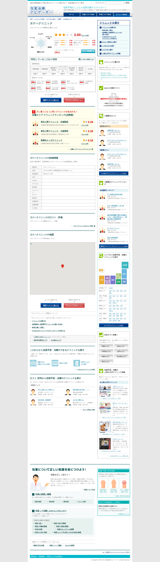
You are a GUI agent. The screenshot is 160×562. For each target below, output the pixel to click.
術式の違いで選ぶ (38, 327)
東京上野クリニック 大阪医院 (54, 131)
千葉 (125, 301)
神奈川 (115, 303)
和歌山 (111, 310)
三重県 (59, 19)
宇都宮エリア (106, 351)
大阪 (117, 308)
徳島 (110, 315)
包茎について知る (89, 489)
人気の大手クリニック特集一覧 (119, 456)
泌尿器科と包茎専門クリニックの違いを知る (47, 324)
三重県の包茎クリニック (42, 337)
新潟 (110, 296)
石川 (117, 296)
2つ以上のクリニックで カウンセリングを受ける (109, 37)
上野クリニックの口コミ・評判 (111, 398)
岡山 (117, 313)
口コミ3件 (85, 125)
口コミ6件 (85, 134)
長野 (110, 298)
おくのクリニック (113, 228)
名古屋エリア (121, 356)
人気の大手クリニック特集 (111, 53)
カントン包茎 (82, 501)
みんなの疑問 (69, 545)
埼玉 (121, 301)
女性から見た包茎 (41, 532)
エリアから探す (51, 19)
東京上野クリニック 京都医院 (54, 122)
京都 (114, 308)
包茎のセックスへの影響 (65, 529)
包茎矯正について (124, 514)
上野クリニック (118, 386)
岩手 (114, 291)
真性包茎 (66, 501)
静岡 (114, 305)
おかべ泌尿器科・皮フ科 (115, 206)
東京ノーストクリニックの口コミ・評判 (114, 417)
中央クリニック (118, 439)
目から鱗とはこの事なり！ (46, 389)
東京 (110, 303)
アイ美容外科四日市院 (114, 194)
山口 (125, 313)
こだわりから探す (108, 46)
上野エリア (121, 351)
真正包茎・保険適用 (44, 400)
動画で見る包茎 (39, 545)
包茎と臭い (38, 523)
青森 (110, 291)
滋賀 (110, 308)
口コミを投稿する (88, 51)
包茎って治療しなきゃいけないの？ (51, 511)
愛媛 (117, 315)
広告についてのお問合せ (54, 556)
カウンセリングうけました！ (117, 140)
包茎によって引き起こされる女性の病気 (67, 532)
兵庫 (121, 308)
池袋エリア (105, 356)
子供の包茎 (38, 529)
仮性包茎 (51, 501)
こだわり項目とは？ (88, 59)
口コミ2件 (85, 144)
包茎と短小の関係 (60, 523)
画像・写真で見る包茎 (122, 496)
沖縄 (119, 320)
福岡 (110, 318)
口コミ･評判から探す (89, 409)
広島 (121, 313)
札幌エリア (105, 346)
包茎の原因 (38, 501)
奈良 (125, 308)
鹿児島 (115, 320)
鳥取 (110, 313)
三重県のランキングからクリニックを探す (113, 246)
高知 (121, 315)
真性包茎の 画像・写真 (113, 491)
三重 (121, 305)
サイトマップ (100, 2)
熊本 (121, 318)
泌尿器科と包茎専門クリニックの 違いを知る (112, 33)
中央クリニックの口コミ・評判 (111, 451)
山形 (125, 291)
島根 (114, 313)
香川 (114, 315)
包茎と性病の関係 (62, 526)
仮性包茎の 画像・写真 (103, 491)
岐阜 (110, 305)
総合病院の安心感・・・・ (81, 389)
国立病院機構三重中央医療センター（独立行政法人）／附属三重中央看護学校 (117, 217)
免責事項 (42, 556)
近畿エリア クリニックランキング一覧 (82, 149)
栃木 (114, 301)
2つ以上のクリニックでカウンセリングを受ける (48, 331)
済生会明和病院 (112, 238)
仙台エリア (121, 346)
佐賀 (114, 318)
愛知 (117, 305)
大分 (125, 318)
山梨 (125, 296)
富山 (114, 296)
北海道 (111, 288)
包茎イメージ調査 (55, 545)
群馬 (117, 301)
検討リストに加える (51, 100)
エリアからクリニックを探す (114, 325)
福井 (121, 296)
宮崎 (110, 320)
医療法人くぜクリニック (51, 140)
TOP (31, 19)
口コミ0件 (85, 35)
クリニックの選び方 (39, 321)
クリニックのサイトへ (74, 100)
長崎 (117, 318)
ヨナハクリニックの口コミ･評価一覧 (84, 226)
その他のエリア (67, 19)
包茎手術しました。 (114, 130)
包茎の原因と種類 (43, 494)
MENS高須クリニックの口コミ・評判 (113, 434)
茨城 (110, 301)
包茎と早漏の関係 (41, 526)
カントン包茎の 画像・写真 (124, 491)
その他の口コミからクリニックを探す (114, 173)
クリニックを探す (39, 19)
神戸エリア (105, 361)
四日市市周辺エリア (40, 340)
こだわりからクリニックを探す (86, 369)
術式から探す (63, 363)
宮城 (117, 291)
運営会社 (34, 556)
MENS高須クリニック (120, 422)
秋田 (121, 291)
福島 (110, 293)
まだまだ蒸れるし (78, 400)
